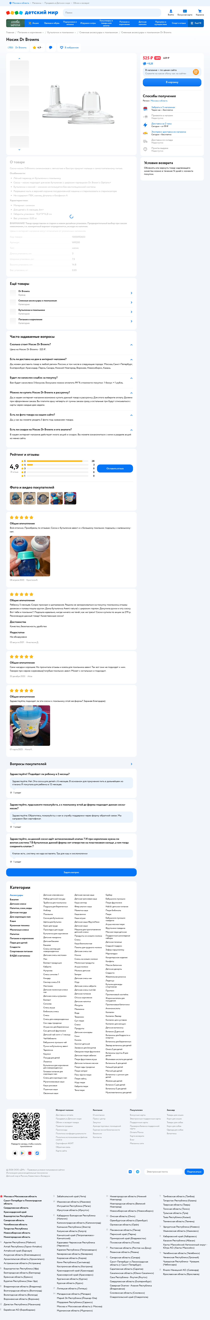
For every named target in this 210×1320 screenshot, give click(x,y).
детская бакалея (51, 941)
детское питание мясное (86, 1063)
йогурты (79, 1005)
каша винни (80, 914)
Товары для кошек (175, 1115)
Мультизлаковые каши (53, 1082)
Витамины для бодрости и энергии (118, 1036)
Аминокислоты (113, 1008)
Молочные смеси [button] (19, 929)
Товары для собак (175, 1122)
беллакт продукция (52, 963)
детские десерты (114, 969)
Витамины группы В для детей (117, 1054)
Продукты (79, 1028)
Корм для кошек (174, 1118)
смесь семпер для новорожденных (51, 950)
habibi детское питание (117, 906)
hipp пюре (80, 1082)
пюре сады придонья (85, 1067)
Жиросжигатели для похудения (115, 999)
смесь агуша (49, 1007)
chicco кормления (83, 997)
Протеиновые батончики (118, 1004)
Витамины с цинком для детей (117, 1075)
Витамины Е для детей (116, 1088)
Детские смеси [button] (18, 903)
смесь (46, 1015)
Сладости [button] (15, 947)
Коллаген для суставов (116, 1020)
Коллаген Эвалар (113, 1016)
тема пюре (80, 1090)
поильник (48, 914)
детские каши (81, 926)
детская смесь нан (83, 978)
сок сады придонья (52, 1023)
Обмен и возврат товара (67, 1122)
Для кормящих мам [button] (20, 916)
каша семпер (81, 903)
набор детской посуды (54, 899)
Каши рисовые (50, 1085)
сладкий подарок (114, 946)
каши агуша (80, 918)
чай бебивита (49, 1038)
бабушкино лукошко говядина (115, 919)
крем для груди (50, 926)
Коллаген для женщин (116, 1024)
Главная (10, 32)
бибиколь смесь (51, 1011)
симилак (47, 1004)
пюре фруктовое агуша (86, 1059)
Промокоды (61, 1129)
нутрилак (48, 970)
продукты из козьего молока (88, 936)
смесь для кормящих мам (55, 1078)
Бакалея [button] (14, 899)
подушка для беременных (55, 906)
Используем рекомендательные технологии (27, 1173)
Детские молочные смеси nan (55, 991)
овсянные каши (50, 1093)
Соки (77, 1036)
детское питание (83, 994)
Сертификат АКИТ (64, 1143)
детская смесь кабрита (85, 986)
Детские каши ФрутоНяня (87, 922)
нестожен (48, 986)
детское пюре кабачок (85, 1055)
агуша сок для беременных (56, 1027)
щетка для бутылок (52, 922)
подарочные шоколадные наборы (118, 937)
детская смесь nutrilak (85, 990)
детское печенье (114, 942)
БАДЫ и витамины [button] (20, 955)
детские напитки (83, 1001)
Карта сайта (61, 1150)
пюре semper (81, 1071)
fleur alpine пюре (83, 1075)
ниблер (47, 910)
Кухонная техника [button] (19, 925)
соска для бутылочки (53, 918)
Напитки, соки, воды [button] (21, 908)
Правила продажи (64, 1126)
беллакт (47, 1000)
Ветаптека (171, 1133)
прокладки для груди (53, 930)
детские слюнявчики (53, 895)
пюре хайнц (80, 1078)
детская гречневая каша (86, 899)
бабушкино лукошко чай (55, 1042)
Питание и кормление (30, 32)
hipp (77, 982)
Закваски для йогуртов (85, 1048)
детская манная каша (84, 895)
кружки (47, 1054)
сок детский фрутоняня (54, 1031)
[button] (196, 23)
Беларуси (45, 1176)
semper (78, 974)
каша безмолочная (83, 943)
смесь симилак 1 (51, 974)
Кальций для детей (114, 1067)
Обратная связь (63, 1147)
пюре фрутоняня (114, 903)
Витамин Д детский (115, 1031)
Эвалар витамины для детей (118, 1045)
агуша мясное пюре (115, 924)
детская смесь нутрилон (55, 996)
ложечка (47, 1061)
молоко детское (82, 970)
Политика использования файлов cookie (71, 1138)
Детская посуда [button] (18, 912)
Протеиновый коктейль (117, 994)
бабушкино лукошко (115, 899)
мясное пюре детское (116, 932)
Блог (132, 1139)
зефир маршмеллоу (115, 950)
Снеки (78, 1024)
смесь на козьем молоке (86, 959)
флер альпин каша (83, 906)
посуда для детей (51, 1058)
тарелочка (48, 1050)
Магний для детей (114, 1071)
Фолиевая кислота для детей (119, 1059)
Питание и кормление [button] (22, 938)
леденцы (110, 980)
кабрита (47, 967)
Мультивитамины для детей (118, 1092)
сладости (110, 973)
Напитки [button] (14, 934)
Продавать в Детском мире (68, 1118)
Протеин (110, 990)
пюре (108, 914)
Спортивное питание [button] (21, 951)
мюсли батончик (114, 965)
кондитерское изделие (116, 957)
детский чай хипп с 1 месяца (56, 1034)
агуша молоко (81, 967)
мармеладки (111, 953)
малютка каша (81, 910)
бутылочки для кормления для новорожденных (55, 1066)
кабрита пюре (81, 1086)
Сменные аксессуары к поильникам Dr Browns (146, 32)
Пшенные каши (50, 1089)
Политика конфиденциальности (71, 1133)
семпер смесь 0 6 (51, 982)
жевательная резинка (116, 977)
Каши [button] (13, 921)
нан (45, 959)
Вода (77, 1013)
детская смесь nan (83, 951)
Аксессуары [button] (16, 895)
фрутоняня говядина (115, 928)
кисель (78, 1040)
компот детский (82, 1044)
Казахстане (33, 1176)
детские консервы (83, 1032)
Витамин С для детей (115, 1085)
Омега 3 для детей (114, 1049)
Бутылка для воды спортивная (114, 985)
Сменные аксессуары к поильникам (98, 32)
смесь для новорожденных (56, 1019)
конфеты (110, 961)
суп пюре (79, 1021)
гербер (109, 895)
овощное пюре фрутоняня (87, 1051)
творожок (79, 1017)
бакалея (47, 945)
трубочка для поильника (54, 903)
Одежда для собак (175, 1129)
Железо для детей (114, 1081)
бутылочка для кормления (55, 933)
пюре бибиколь (113, 910)
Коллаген (110, 1012)
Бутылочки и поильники (60, 32)
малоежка (79, 1009)
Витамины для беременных (118, 1041)
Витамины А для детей (116, 1063)
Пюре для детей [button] (18, 942)
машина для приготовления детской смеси (88, 930)
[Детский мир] (32, 12)
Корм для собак (174, 1126)
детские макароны (52, 937)
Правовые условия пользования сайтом (46, 1169)
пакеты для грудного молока (88, 947)
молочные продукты (84, 963)
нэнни (78, 955)
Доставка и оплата (64, 1115)
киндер (47, 978)
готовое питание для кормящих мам (53, 1072)
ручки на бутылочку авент (55, 1046)
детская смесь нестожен (55, 955)
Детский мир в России (17, 1176)
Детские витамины (114, 1027)
